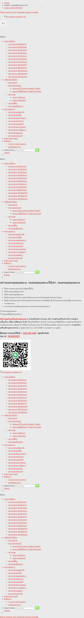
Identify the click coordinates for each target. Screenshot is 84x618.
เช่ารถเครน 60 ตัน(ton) (17, 65)
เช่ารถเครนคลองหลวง (17, 118)
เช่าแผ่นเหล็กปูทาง (15, 106)
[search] (37, 149)
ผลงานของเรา (9, 109)
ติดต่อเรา (8, 141)
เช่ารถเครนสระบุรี (15, 136)
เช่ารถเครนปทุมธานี (16, 112)
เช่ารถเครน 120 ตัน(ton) (17, 74)
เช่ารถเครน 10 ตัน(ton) (17, 44)
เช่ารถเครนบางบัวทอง (17, 127)
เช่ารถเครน (12, 82)
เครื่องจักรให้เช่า (10, 79)
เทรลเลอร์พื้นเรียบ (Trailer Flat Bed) (26, 91)
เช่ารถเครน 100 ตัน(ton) (17, 71)
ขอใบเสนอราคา (14, 147)
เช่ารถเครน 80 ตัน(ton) (17, 68)
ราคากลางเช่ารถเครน (17, 144)
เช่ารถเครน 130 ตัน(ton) (17, 77)
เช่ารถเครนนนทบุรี (15, 124)
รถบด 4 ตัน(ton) (18, 97)
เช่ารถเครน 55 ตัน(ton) (17, 62)
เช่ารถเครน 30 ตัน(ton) (17, 53)
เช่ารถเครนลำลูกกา (16, 121)
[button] (42, 159)
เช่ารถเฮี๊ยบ (12, 103)
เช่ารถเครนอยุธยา (15, 133)
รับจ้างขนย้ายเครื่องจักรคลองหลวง (14, 319)
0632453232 (14, 336)
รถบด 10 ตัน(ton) (19, 100)
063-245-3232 (29, 333)
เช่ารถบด (12, 94)
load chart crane (11, 138)
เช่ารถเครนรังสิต (15, 115)
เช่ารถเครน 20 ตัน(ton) (17, 47)
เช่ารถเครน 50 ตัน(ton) (17, 59)
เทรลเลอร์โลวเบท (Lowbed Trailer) (26, 88)
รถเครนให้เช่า (9, 41)
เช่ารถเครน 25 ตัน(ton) (17, 50)
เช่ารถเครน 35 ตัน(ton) (17, 56)
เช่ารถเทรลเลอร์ (14, 85)
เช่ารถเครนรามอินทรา (17, 130)
